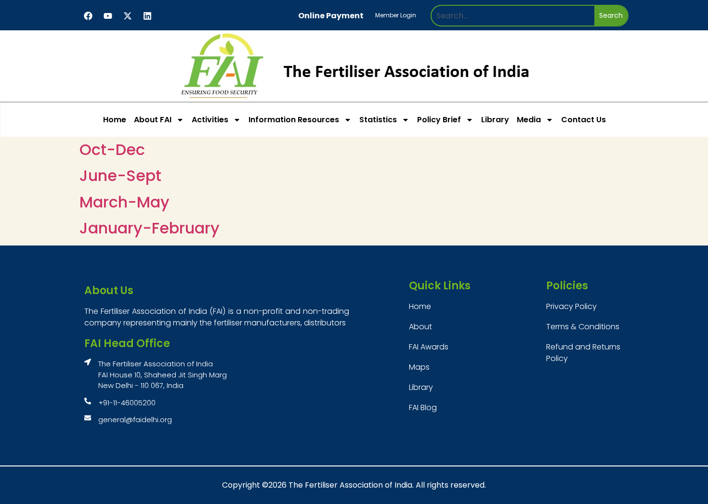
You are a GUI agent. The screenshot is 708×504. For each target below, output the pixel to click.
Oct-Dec (112, 149)
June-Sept (120, 175)
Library (495, 119)
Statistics (378, 119)
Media (529, 119)
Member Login (395, 15)
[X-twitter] (127, 16)
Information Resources (294, 119)
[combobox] (513, 16)
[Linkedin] (147, 16)
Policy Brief (439, 119)
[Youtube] (108, 16)
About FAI (152, 119)
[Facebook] (88, 16)
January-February (149, 228)
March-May (124, 202)
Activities (210, 119)
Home (114, 119)
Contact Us (583, 119)
